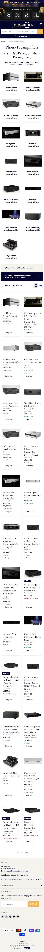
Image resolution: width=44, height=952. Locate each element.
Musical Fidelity (29, 642)
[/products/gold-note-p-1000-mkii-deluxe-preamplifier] (33, 391)
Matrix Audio (28, 457)
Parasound (28, 593)
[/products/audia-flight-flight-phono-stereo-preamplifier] (11, 481)
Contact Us (5, 866)
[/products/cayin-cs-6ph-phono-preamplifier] (11, 761)
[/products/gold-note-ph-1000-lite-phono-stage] (11, 435)
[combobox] (19, 31)
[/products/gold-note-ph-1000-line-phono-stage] (33, 348)
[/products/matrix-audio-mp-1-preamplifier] (33, 435)
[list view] (40, 285)
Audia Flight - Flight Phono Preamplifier (9, 495)
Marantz (27, 550)
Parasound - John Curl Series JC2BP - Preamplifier (32, 587)
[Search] (40, 31)
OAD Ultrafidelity (8, 735)
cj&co (26, 948)
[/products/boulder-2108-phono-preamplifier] (11, 302)
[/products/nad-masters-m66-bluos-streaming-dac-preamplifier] (11, 527)
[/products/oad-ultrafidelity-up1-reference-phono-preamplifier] (11, 715)
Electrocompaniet (30, 324)
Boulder (5, 318)
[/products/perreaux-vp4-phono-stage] (11, 622)
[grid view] (36, 285)
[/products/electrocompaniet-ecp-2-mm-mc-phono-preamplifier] (33, 715)
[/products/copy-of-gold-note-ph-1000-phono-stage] (11, 391)
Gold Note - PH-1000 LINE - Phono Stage (32, 362)
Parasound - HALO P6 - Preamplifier (29, 825)
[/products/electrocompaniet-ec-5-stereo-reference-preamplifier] (33, 302)
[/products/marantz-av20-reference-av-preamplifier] (33, 527)
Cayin (5, 778)
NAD (4, 550)
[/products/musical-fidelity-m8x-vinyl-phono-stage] (33, 622)
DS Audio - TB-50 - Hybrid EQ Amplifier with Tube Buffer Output (11, 590)
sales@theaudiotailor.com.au (17, 871)
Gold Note (27, 368)
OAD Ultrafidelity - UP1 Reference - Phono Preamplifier (11, 729)
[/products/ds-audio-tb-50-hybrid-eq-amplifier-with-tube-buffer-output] (11, 573)
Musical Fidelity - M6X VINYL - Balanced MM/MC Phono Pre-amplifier (32, 778)
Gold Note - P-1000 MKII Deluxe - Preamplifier (32, 406)
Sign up (33, 904)
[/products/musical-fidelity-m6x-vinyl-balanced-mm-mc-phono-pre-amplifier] (33, 761)
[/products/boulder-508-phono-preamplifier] (33, 481)
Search (22, 941)
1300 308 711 (11, 868)
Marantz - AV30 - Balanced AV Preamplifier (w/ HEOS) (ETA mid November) (32, 683)
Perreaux (6, 639)
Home (3, 41)
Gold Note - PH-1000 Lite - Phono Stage (10, 449)
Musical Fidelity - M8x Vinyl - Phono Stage (32, 637)
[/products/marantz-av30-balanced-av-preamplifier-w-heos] (33, 666)
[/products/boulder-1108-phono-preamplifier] (11, 348)
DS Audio (6, 599)
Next (27, 853)
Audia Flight (7, 501)
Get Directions (6, 875)
